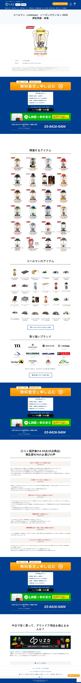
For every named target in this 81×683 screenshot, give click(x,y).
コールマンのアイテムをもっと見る (41, 327)
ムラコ (17, 349)
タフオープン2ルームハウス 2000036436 (45, 278)
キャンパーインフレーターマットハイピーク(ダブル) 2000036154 (25, 278)
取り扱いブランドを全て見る (41, 375)
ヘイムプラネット (32, 349)
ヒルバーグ (33, 357)
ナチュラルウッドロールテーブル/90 (45, 292)
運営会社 (38, 674)
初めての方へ (8, 8)
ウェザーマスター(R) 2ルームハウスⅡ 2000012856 (25, 319)
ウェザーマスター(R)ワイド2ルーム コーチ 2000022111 (56, 319)
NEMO (64, 357)
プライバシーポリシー (46, 674)
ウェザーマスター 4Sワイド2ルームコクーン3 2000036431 (25, 292)
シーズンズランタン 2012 (45, 305)
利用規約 (53, 674)
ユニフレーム (48, 357)
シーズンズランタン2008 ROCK (35, 305)
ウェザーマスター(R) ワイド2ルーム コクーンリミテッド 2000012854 (45, 319)
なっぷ (41, 677)
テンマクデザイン (17, 357)
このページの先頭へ (41, 663)
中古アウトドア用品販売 (61, 8)
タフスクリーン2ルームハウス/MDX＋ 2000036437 (66, 278)
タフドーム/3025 (56, 304)
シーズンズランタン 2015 (35, 292)
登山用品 (24, 4)
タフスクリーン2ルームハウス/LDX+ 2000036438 (56, 278)
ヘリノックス (63, 349)
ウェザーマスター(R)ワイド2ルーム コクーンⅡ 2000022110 (35, 319)
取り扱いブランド (25, 8)
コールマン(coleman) (26, 60)
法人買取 (32, 674)
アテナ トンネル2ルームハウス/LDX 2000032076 (14, 319)
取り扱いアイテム (16, 8)
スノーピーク (48, 349)
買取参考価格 (38, 8)
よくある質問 (45, 8)
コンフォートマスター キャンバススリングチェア (14, 305)
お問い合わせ (52, 8)
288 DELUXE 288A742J (66, 291)
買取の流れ (32, 8)
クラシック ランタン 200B (56, 292)
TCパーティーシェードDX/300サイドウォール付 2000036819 (35, 278)
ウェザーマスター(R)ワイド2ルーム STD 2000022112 (66, 319)
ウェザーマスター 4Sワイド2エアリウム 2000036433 (14, 292)
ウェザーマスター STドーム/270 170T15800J (66, 305)
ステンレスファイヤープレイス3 (25, 305)
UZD (11, 651)
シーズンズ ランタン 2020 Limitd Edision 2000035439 (15, 278)
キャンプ (18, 4)
